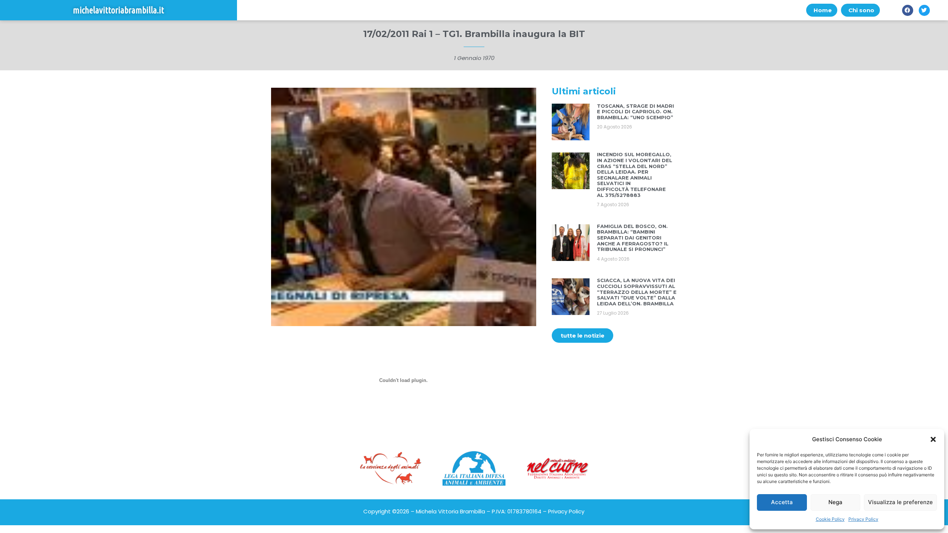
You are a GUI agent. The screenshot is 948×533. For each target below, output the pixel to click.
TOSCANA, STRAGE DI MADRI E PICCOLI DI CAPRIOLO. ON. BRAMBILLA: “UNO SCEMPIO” (635, 111)
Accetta (782, 502)
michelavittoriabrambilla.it (118, 10)
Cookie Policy (830, 519)
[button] (933, 439)
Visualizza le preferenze (900, 502)
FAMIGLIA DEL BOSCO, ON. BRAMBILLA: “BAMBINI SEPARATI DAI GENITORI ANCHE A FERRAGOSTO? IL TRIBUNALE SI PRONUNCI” (632, 237)
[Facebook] (907, 10)
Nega (835, 502)
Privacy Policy (863, 519)
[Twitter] (924, 10)
